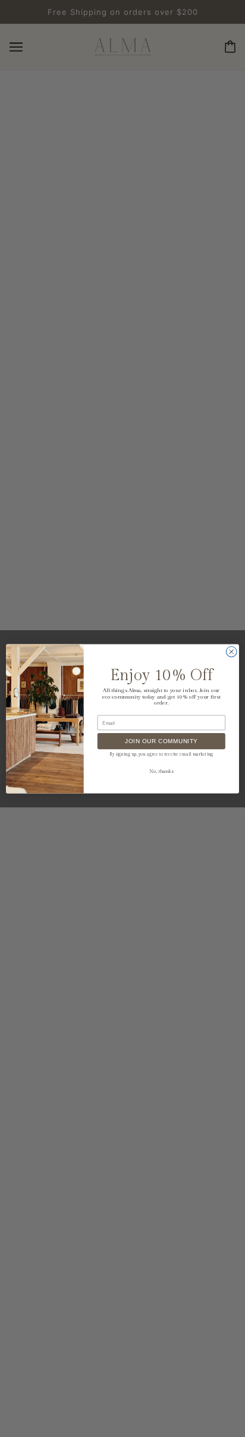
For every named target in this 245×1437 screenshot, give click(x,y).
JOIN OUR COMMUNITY (161, 741)
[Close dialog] (231, 651)
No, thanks (161, 771)
